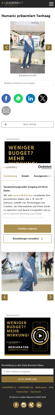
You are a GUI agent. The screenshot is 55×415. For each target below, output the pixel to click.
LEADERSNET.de (25, 387)
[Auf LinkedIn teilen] (30, 98)
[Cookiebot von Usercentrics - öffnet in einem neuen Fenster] (38, 167)
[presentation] (5, 297)
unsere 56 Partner (22, 195)
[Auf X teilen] (42, 98)
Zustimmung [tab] (10, 176)
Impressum (36, 392)
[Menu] (51, 4)
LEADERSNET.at (9, 387)
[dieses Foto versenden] (6, 110)
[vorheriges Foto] (15, 47)
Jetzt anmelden (27, 379)
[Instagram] (24, 405)
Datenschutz (22, 392)
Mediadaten (41, 387)
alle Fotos (29, 124)
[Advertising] (27, 337)
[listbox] (27, 275)
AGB (51, 387)
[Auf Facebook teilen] (6, 98)
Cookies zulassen (27, 228)
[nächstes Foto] (40, 47)
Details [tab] (25, 176)
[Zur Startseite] (12, 4)
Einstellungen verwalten (26, 238)
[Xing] (31, 405)
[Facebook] (16, 405)
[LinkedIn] (39, 405)
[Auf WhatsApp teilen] (18, 98)
